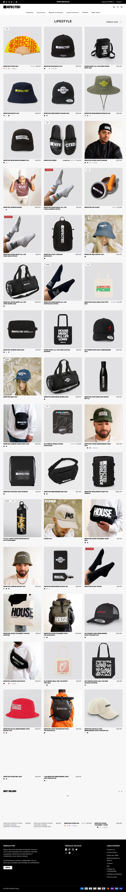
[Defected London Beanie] (22, 187)
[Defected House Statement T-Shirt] (109, 808)
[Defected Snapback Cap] (63, 46)
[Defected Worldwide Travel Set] (63, 566)
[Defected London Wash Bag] (22, 329)
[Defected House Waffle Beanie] (104, 140)
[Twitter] (11, 2)
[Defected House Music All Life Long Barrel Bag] (22, 282)
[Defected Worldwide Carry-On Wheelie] (104, 471)
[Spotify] (16, 2)
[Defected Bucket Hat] (22, 93)
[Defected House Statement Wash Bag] (104, 518)
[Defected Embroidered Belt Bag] (63, 471)
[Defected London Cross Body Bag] (22, 423)
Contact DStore (112, 852)
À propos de (111, 849)
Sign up (7, 867)
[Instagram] (9, 2)
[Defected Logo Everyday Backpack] (63, 234)
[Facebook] (4, 2)
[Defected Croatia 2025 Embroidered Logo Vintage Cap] (104, 708)
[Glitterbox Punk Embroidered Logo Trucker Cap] (104, 613)
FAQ (108, 866)
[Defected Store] (12, 7)
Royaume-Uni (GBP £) (107, 1)
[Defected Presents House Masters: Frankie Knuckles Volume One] (17, 808)
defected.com (65, 1)
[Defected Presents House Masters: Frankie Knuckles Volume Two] (48, 808)
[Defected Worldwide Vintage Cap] (63, 93)
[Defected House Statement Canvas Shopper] (22, 613)
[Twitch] (6, 2)
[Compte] (113, 7)
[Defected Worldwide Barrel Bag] (63, 376)
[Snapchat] (14, 2)
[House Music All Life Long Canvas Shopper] (63, 329)
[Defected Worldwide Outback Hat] (104, 93)
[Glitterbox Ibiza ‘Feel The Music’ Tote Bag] (63, 661)
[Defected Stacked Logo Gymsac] (22, 471)
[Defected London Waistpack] (22, 661)
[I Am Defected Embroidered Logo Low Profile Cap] (63, 756)
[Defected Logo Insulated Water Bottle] (104, 376)
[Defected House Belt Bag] (22, 756)
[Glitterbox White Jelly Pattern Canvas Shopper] (104, 661)
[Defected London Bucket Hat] (22, 566)
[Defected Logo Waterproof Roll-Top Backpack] (63, 708)
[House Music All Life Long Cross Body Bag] (104, 46)
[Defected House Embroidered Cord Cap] (104, 423)
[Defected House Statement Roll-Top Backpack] (63, 613)
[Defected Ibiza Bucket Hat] (104, 234)
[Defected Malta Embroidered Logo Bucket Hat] (22, 708)
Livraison (110, 863)
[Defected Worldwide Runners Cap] (22, 140)
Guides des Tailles (112, 855)
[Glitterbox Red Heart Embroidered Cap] (104, 329)
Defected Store (14, 888)
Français (118, 1)
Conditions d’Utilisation (114, 874)
